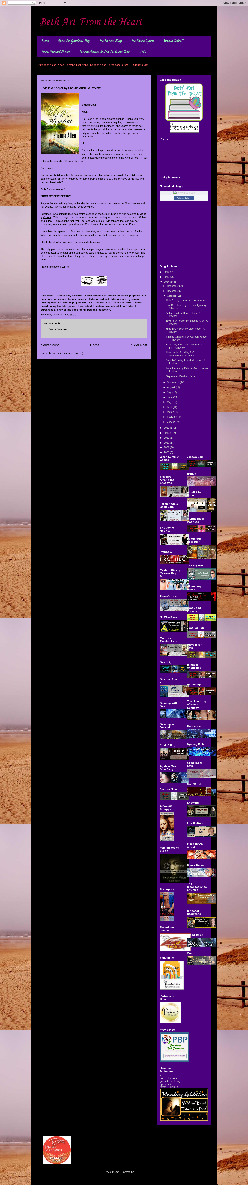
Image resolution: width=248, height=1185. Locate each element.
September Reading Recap (181, 376)
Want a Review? (173, 41)
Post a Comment (57, 329)
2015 (167, 276)
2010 (167, 442)
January (172, 421)
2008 (167, 452)
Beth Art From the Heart (90, 22)
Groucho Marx (141, 64)
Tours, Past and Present (55, 52)
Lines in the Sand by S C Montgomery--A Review (180, 354)
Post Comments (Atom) (69, 353)
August (171, 387)
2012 (167, 432)
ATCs (142, 52)
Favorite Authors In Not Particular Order (104, 52)
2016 (167, 272)
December (173, 285)
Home (45, 41)
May (170, 402)
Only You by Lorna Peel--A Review (185, 300)
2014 (167, 281)
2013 (167, 427)
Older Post (139, 345)
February (172, 416)
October (172, 295)
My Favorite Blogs (110, 41)
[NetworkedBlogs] (184, 192)
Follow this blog (184, 198)
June (170, 397)
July (169, 392)
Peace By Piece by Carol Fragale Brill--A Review (184, 346)
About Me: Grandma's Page (74, 41)
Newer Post (50, 345)
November (173, 291)
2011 (167, 437)
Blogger (139, 1171)
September (173, 382)
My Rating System (142, 41)
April (170, 407)
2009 (167, 447)
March (171, 411)
